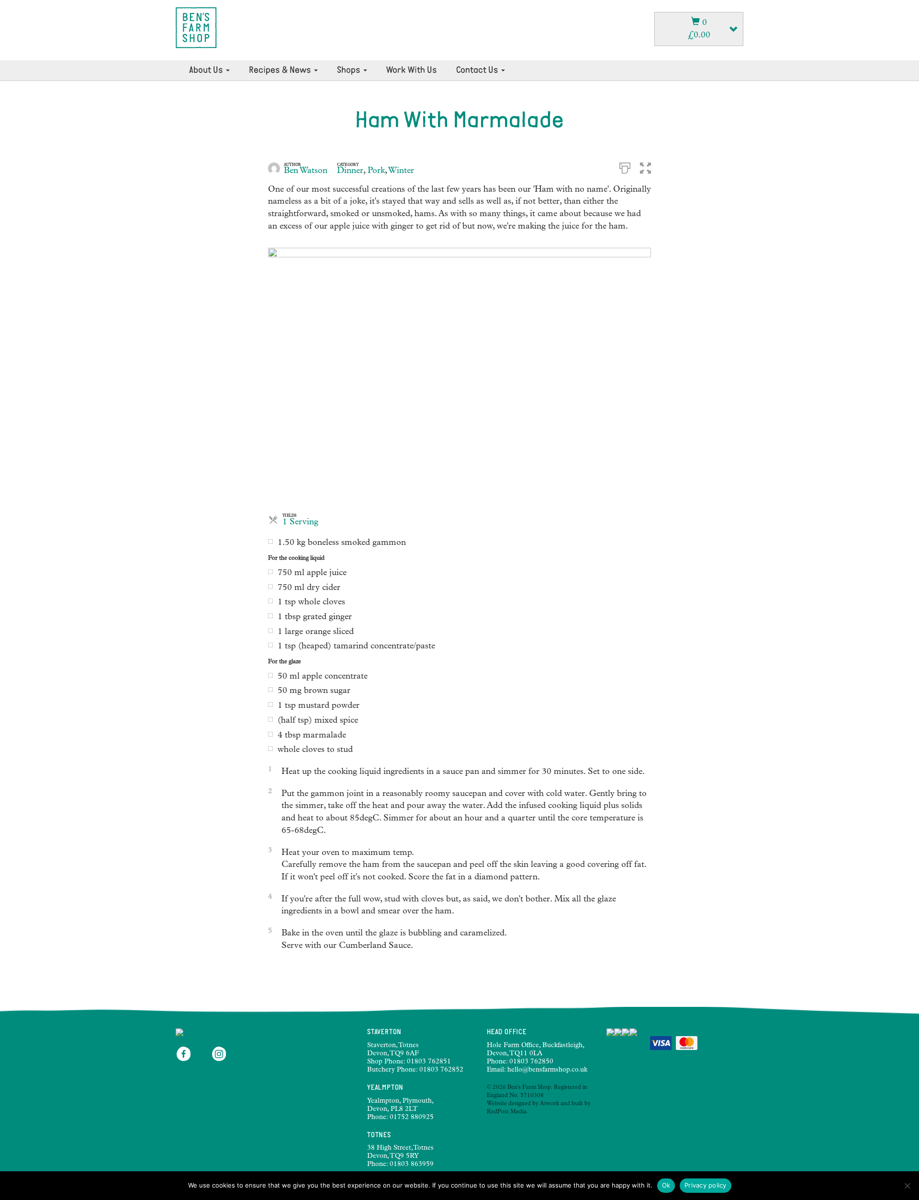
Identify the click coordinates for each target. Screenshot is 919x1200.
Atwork (549, 1104)
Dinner (350, 171)
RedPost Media (507, 1112)
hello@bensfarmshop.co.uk (547, 1070)
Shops (349, 70)
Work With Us (411, 70)
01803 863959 (412, 1164)
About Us (207, 70)
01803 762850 (531, 1062)
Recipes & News (281, 70)
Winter (401, 171)
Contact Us (478, 70)
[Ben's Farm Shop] (196, 27)
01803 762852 (441, 1070)
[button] (645, 167)
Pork (376, 171)
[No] (907, 1185)
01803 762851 (429, 1062)
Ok (666, 1185)
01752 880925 (412, 1117)
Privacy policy (705, 1185)
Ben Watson (305, 171)
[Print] (624, 167)
